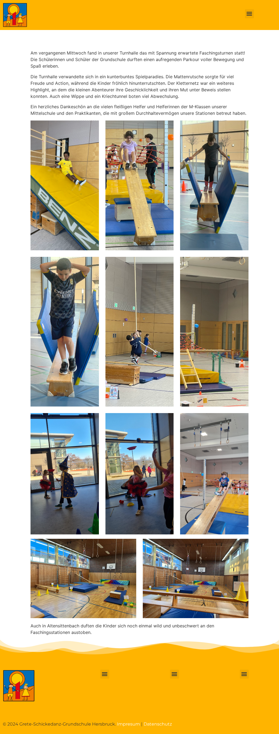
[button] (249, 13)
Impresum (128, 724)
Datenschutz (158, 724)
